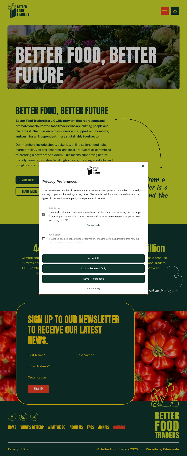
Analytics (55, 234)
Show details (93, 225)
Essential (54, 207)
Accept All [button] (93, 258)
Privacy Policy (93, 288)
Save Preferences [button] (93, 278)
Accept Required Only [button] (93, 268)
